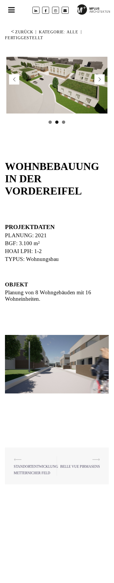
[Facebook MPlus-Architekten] (45, 10)
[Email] (65, 10)
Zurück (22, 32)
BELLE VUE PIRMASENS (80, 467)
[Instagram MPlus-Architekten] (55, 10)
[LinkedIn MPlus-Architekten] (35, 10)
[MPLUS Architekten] (93, 9)
